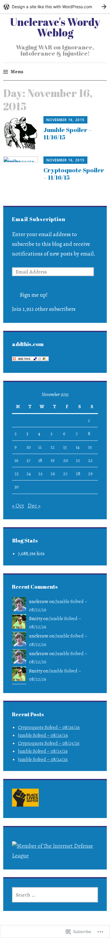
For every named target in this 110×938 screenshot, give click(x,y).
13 (65, 447)
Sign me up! (34, 295)
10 (28, 447)
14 (77, 447)
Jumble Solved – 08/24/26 (43, 759)
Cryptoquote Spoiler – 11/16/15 (73, 173)
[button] (25, 799)
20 (65, 460)
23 (16, 473)
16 (16, 460)
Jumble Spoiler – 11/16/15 (67, 133)
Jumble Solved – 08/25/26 (43, 751)
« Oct (18, 506)
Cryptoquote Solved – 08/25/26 (48, 743)
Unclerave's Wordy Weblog (55, 27)
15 (90, 447)
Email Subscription (38, 219)
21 (78, 460)
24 (28, 473)
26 (52, 473)
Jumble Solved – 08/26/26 (43, 735)
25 (40, 473)
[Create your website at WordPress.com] (55, 6)
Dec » (34, 506)
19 (52, 460)
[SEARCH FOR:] (55, 894)
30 (16, 487)
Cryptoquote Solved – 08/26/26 (49, 727)
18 (40, 460)
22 (90, 460)
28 (78, 473)
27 (65, 473)
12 (52, 447)
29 (90, 473)
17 (28, 460)
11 (40, 447)
